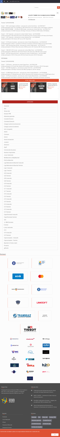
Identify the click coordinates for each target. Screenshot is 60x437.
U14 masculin (8, 204)
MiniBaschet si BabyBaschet (11, 157)
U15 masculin (8, 199)
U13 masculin (8, 209)
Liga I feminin (7, 170)
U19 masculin (8, 232)
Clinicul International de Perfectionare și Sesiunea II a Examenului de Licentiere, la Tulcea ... (45, 407)
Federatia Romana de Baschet (35, 17)
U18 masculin (8, 183)
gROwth (6, 248)
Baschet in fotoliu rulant (10, 243)
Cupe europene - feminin (10, 240)
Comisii (6, 225)
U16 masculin (8, 194)
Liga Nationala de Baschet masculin (14, 163)
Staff (5, 147)
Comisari (6, 134)
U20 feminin (7, 181)
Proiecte (6, 245)
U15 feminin (7, 201)
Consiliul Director (8, 119)
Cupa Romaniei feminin (10, 217)
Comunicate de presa (10, 150)
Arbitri (5, 131)
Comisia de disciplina (37, 427)
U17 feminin (7, 191)
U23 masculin (8, 173)
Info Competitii (8, 129)
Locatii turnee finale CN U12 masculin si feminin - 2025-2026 (23, 85)
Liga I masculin (8, 168)
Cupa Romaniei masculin (10, 214)
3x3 (5, 219)
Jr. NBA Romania (8, 222)
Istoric (6, 137)
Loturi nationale (8, 227)
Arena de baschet (9, 139)
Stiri (5, 108)
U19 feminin (7, 235)
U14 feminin (7, 206)
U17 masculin (8, 188)
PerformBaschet (8, 160)
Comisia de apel (47, 423)
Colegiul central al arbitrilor (11, 126)
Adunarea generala (9, 116)
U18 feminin (7, 186)
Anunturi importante (9, 152)
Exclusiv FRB (7, 113)
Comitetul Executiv (9, 121)
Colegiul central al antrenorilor (12, 124)
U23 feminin (7, 175)
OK (55, 434)
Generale (6, 106)
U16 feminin (7, 196)
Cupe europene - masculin (11, 238)
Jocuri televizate (8, 155)
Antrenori (6, 144)
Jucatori (6, 142)
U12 (5, 230)
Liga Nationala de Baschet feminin (13, 165)
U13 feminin (7, 212)
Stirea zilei (7, 111)
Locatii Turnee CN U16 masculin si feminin (41, 15)
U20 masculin (8, 178)
